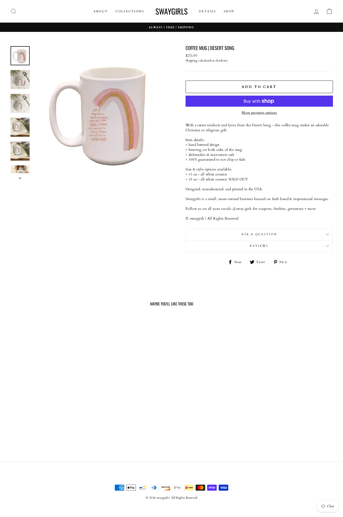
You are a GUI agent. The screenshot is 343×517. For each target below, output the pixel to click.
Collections (130, 11)
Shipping (192, 60)
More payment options (259, 112)
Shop (229, 11)
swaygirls (171, 11)
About (100, 11)
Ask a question (259, 234)
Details (207, 11)
